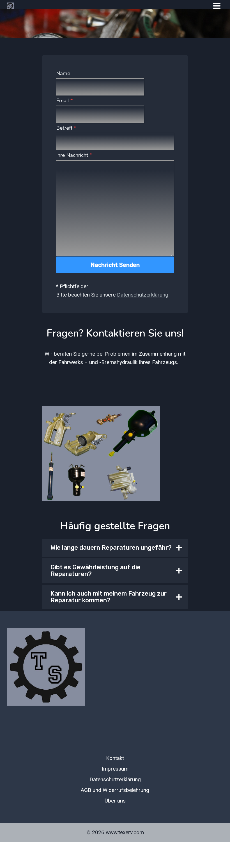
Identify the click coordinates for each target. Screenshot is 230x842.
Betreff (66, 128)
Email (64, 100)
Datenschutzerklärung (142, 294)
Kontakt (115, 758)
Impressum (115, 769)
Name (63, 73)
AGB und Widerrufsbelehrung (115, 790)
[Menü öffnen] (216, 5)
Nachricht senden (115, 265)
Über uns (115, 800)
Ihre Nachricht (74, 155)
